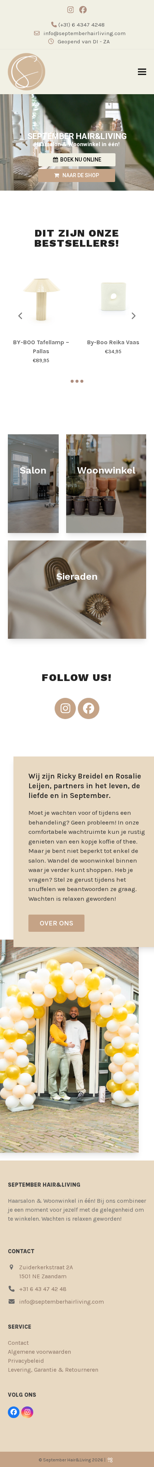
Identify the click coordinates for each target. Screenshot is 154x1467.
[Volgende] (133, 316)
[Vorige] (20, 316)
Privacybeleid (26, 1360)
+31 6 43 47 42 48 (43, 1288)
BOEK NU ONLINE (79, 160)
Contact (18, 1342)
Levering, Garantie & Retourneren (53, 1369)
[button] (142, 71)
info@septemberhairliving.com (84, 33)
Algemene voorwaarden (39, 1351)
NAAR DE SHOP (79, 175)
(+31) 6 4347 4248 (81, 24)
